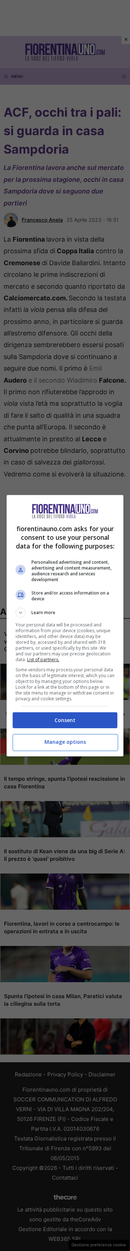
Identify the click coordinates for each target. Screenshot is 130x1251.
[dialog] (65, 625)
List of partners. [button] (43, 659)
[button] (65, 613)
